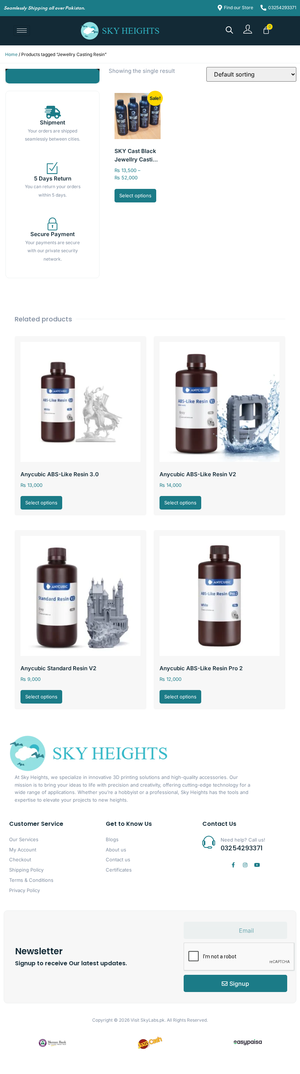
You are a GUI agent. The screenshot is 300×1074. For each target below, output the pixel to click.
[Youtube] (257, 865)
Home (11, 54)
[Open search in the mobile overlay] (229, 29)
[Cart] (266, 30)
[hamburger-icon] (22, 30)
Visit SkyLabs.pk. (148, 1020)
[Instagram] (245, 865)
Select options (135, 195)
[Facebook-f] (233, 865)
